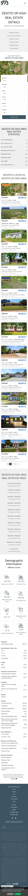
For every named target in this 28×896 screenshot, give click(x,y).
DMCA (14, 809)
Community (14, 799)
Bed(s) (3, 90)
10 (17, 464)
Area (14, 801)
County (14, 791)
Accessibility (14, 807)
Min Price (4, 78)
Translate (24, 886)
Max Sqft (4, 109)
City (14, 794)
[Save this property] (25, 185)
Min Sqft (4, 103)
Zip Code (14, 796)
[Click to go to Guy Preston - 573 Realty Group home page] (4, 3)
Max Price (4, 84)
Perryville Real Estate (14, 787)
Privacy (14, 805)
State (14, 789)
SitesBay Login (14, 814)
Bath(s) (4, 97)
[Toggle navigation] (25, 3)
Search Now (14, 117)
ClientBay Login (14, 812)
